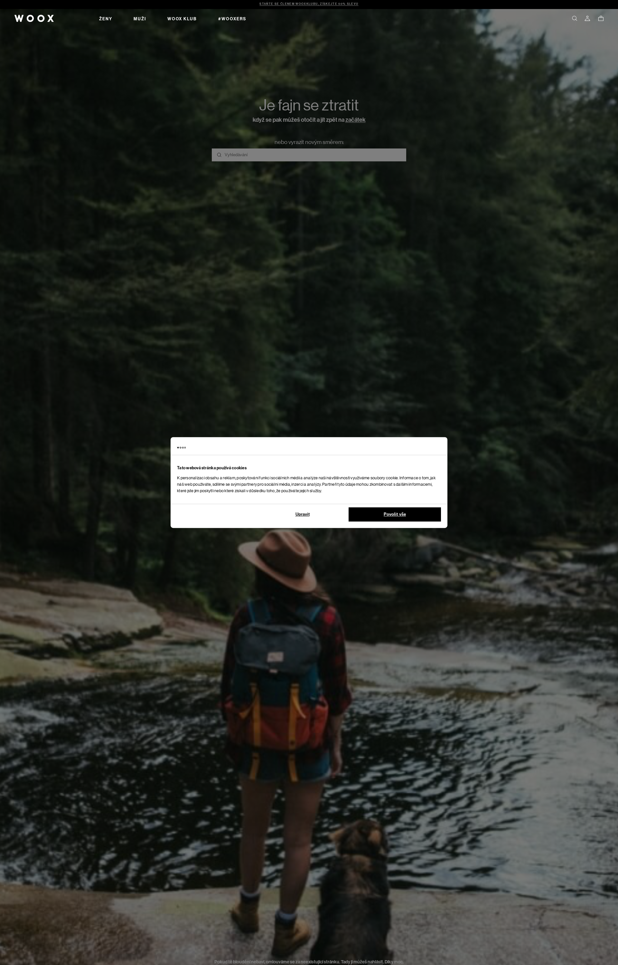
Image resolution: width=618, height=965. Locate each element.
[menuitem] (106, 18)
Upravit (302, 514)
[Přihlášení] (587, 18)
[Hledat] (574, 18)
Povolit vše (395, 514)
